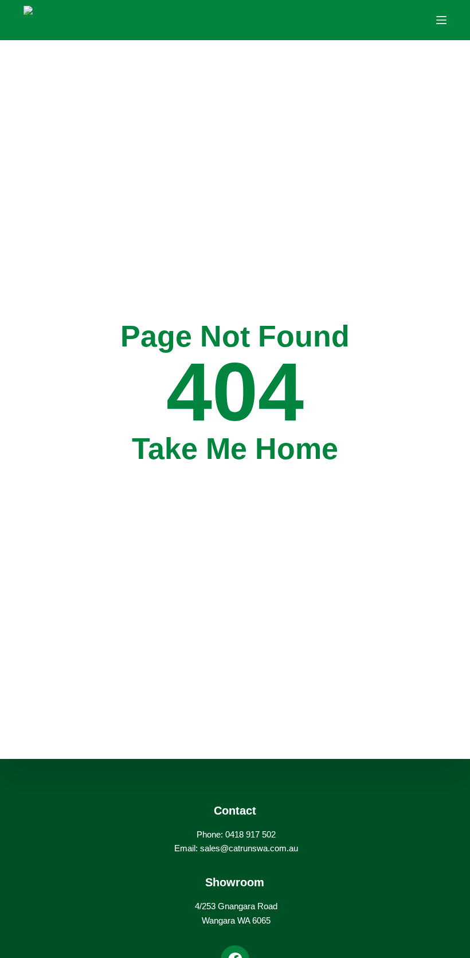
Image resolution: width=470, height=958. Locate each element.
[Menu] (441, 20)
